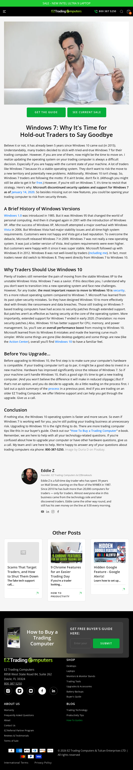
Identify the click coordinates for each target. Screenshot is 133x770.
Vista (7, 230)
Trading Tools (73, 681)
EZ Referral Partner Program (19, 730)
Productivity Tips (75, 715)
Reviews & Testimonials (16, 735)
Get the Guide (46, 112)
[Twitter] (19, 691)
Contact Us (9, 725)
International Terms (16, 762)
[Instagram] (52, 511)
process (53, 389)
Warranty (9, 710)
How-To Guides (74, 720)
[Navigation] (4, 11)
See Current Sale (87, 112)
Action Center (18, 342)
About (7, 720)
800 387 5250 (13, 683)
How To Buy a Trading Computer (93, 431)
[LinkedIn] (47, 511)
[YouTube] (42, 511)
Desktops (71, 666)
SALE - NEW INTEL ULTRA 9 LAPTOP (67, 3)
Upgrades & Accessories (79, 686)
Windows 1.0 (13, 215)
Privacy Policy (43, 762)
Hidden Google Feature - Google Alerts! (107, 571)
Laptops (70, 671)
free (39, 183)
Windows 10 (63, 342)
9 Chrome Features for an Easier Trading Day (66, 571)
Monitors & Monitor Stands (80, 676)
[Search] (121, 12)
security (119, 290)
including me (98, 253)
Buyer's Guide (73, 696)
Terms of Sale (11, 740)
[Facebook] (58, 511)
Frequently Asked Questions (19, 715)
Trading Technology (76, 710)
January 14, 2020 (23, 192)
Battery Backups (75, 691)
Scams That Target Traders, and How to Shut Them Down (22, 571)
